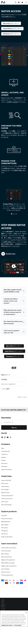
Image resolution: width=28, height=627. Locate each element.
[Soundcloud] (10, 437)
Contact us (4, 454)
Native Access (5, 492)
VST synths (4, 527)
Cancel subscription (7, 495)
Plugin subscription (7, 536)
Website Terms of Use (7, 625)
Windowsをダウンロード (11, 33)
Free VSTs (4, 515)
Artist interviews (6, 550)
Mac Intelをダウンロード (11, 23)
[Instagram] (5, 437)
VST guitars (4, 530)
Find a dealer (5, 489)
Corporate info (5, 451)
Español (3, 610)
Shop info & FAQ (6, 480)
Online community (6, 498)
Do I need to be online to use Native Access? (13, 322)
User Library (4, 501)
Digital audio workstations (9, 566)
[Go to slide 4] (16, 213)
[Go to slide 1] (11, 213)
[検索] (15, 2)
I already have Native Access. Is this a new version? (11, 301)
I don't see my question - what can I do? (12, 331)
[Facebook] (2, 437)
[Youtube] (8, 437)
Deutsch (3, 604)
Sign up (14, 427)
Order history (5, 486)
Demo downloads (6, 504)
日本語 (2, 602)
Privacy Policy (18, 625)
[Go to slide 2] (13, 213)
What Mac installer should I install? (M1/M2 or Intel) (13, 290)
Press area (4, 463)
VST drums (4, 533)
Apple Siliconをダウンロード (12, 28)
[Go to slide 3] (14, 213)
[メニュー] (26, 2)
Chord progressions (7, 575)
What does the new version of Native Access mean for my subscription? (13, 312)
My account (4, 483)
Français (3, 608)
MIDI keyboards (5, 521)
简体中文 (3, 606)
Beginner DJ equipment (8, 559)
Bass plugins (5, 524)
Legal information (6, 469)
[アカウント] (19, 2)
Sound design (5, 569)
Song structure (5, 572)
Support (3, 457)
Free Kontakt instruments (8, 547)
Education (4, 466)
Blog (2, 448)
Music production (6, 556)
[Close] (26, 612)
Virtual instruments (7, 518)
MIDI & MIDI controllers (8, 562)
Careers (3, 460)
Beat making (5, 553)
